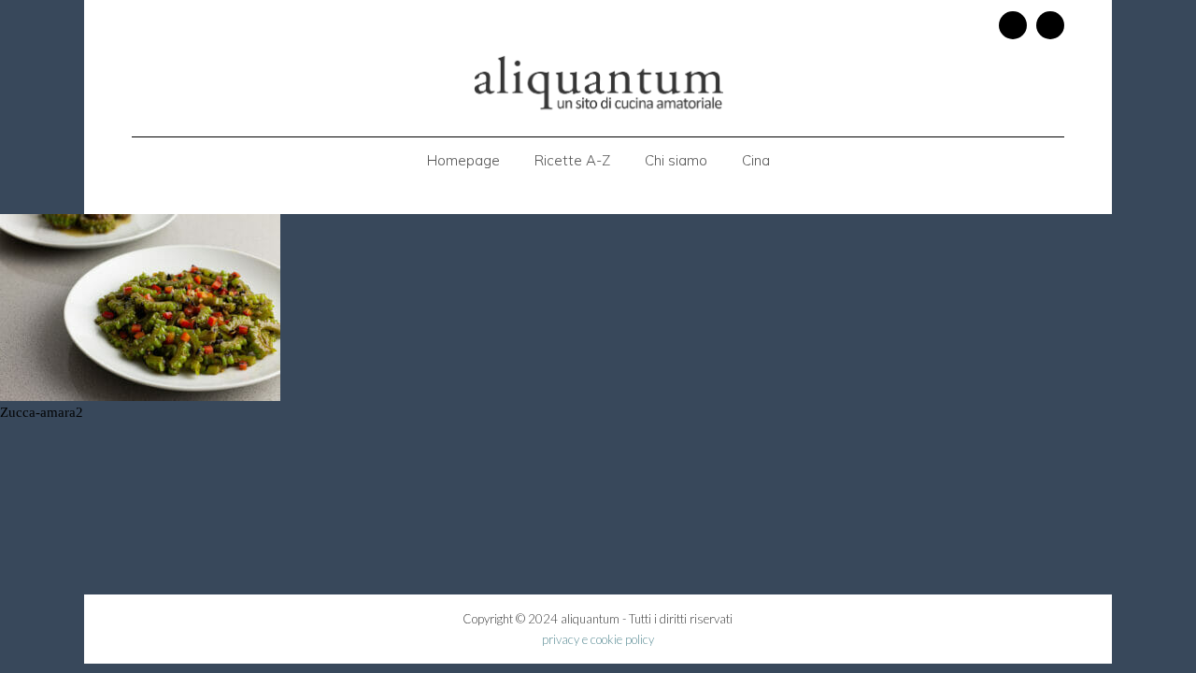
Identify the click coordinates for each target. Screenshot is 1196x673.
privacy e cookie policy (598, 639)
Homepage (463, 160)
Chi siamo (676, 160)
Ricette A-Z (572, 160)
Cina (756, 160)
